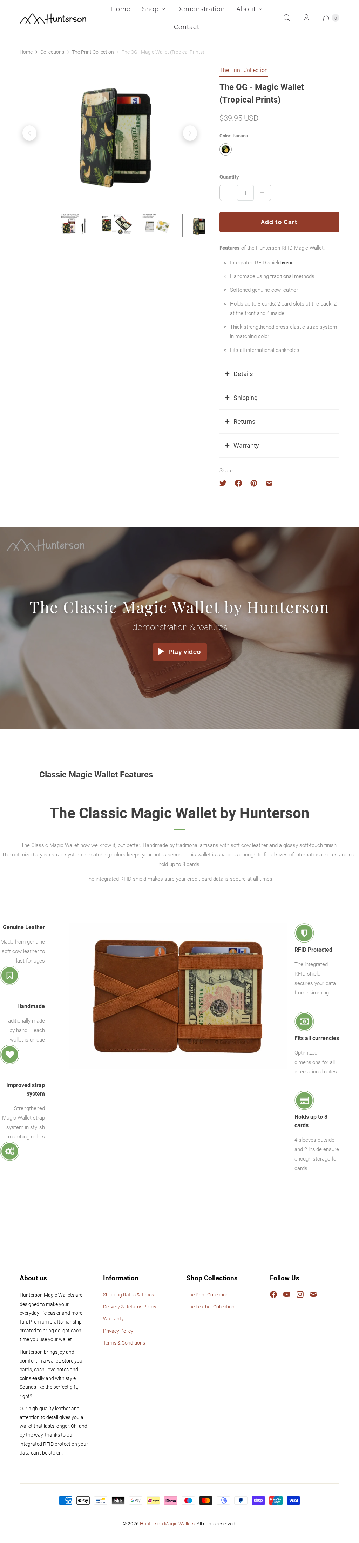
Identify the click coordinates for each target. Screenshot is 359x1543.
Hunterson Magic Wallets (167, 1523)
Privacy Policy (118, 1331)
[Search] (287, 17)
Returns (244, 421)
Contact (186, 27)
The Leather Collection (211, 1306)
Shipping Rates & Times (128, 1295)
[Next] (190, 133)
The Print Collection (93, 52)
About (246, 9)
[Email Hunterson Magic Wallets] (316, 1294)
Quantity (229, 177)
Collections (52, 52)
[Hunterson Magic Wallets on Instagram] (303, 1294)
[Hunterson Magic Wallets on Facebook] (276, 1294)
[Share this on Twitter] (225, 483)
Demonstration (200, 9)
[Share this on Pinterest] (254, 483)
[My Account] (306, 17)
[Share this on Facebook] (238, 483)
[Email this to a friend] (269, 483)
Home (121, 9)
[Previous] (29, 133)
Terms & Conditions (124, 1343)
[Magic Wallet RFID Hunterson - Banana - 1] (110, 133)
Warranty (246, 445)
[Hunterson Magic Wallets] (53, 18)
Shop (150, 9)
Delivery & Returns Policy (129, 1306)
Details (243, 373)
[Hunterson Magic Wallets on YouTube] (290, 1294)
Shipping (245, 397)
